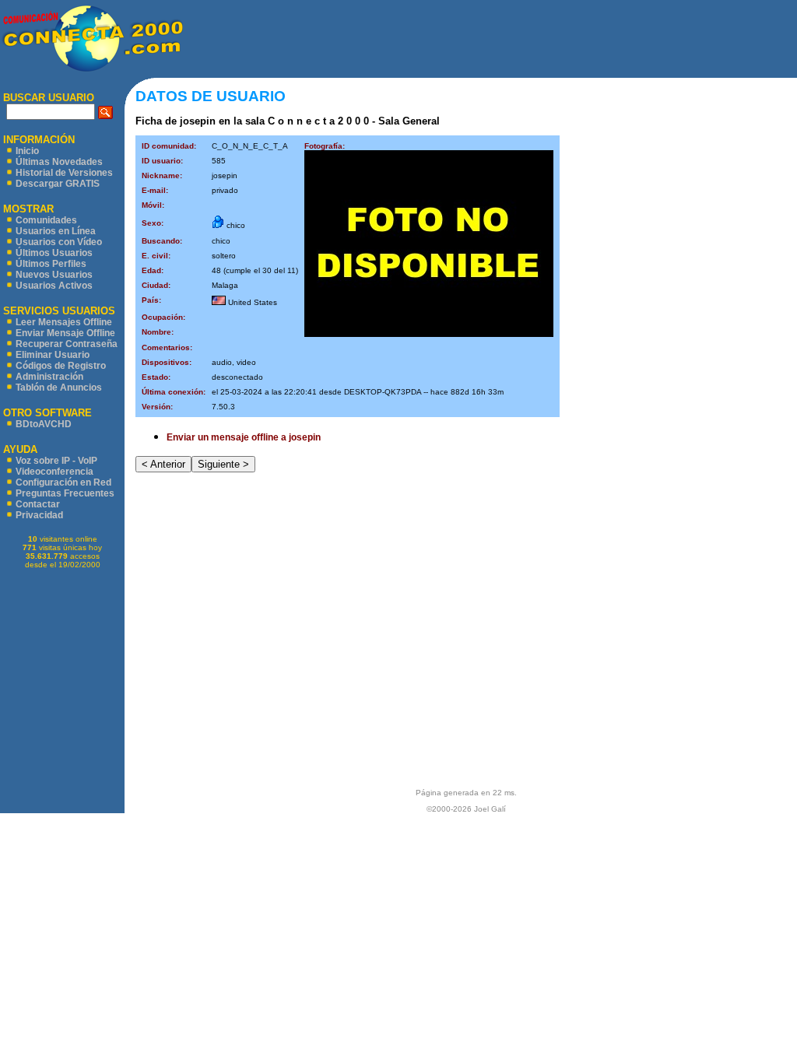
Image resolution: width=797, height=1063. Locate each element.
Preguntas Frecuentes (65, 493)
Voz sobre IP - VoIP (56, 460)
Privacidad (39, 515)
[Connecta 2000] (91, 70)
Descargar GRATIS (58, 183)
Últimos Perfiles (51, 263)
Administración (49, 376)
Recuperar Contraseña (67, 344)
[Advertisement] (490, 39)
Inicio (27, 151)
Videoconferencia (54, 471)
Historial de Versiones (64, 172)
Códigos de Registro (61, 365)
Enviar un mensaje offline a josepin (244, 437)
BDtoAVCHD (44, 424)
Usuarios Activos (54, 285)
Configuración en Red (63, 482)
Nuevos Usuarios (54, 274)
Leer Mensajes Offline (64, 322)
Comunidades (46, 220)
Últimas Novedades (59, 161)
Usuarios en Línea (56, 231)
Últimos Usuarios (54, 252)
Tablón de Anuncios (59, 387)
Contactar (38, 504)
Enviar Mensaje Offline (65, 333)
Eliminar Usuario (53, 354)
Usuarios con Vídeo (59, 242)
